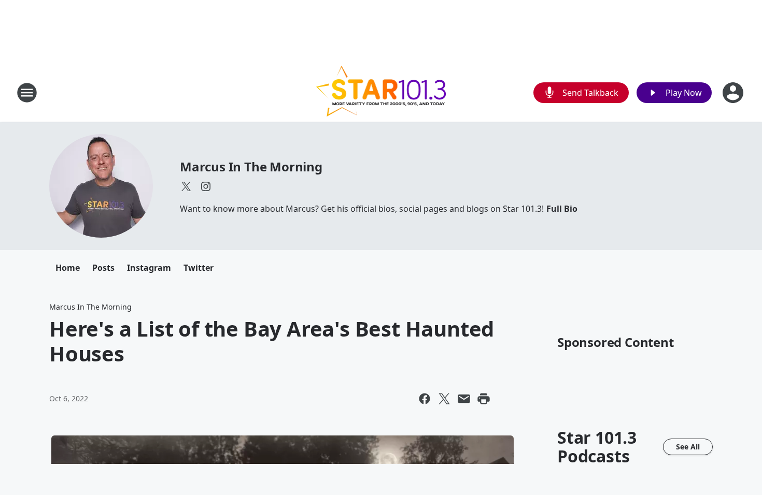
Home (67, 267)
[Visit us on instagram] (206, 186)
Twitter (199, 267)
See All (688, 447)
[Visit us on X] (186, 186)
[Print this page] (483, 398)
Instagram (149, 267)
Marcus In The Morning (251, 166)
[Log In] (734, 92)
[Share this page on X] (444, 398)
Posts (103, 267)
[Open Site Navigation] (27, 92)
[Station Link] (381, 92)
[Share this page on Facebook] (424, 398)
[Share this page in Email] (464, 398)
